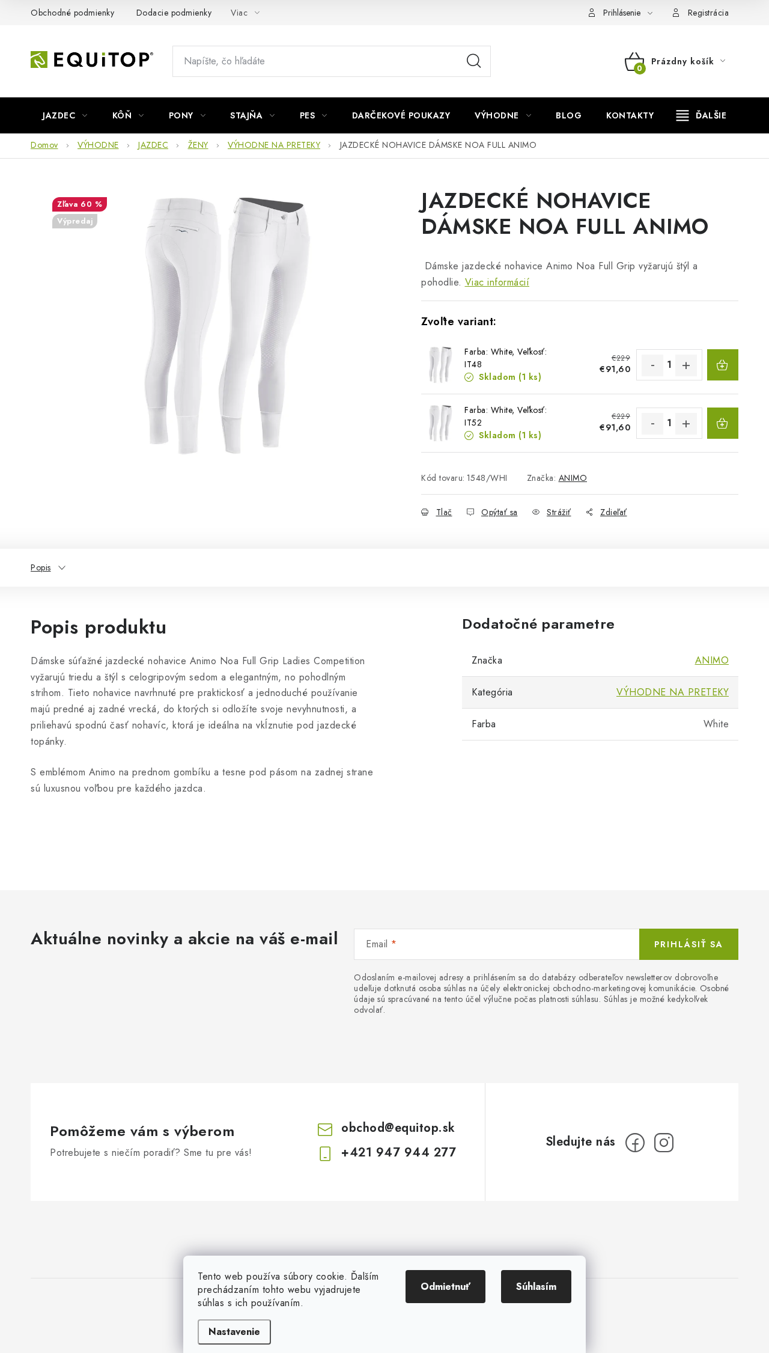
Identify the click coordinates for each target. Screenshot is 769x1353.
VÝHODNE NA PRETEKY (672, 692)
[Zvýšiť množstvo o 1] (686, 365)
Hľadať (474, 61)
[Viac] (701, 115)
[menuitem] (65, 115)
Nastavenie (234, 1332)
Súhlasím (536, 1286)
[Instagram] (663, 1142)
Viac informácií (497, 282)
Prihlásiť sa (688, 944)
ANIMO (573, 478)
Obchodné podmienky (72, 13)
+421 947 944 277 (398, 1152)
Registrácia (708, 13)
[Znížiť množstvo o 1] (652, 365)
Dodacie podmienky (174, 13)
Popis (41, 567)
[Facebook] (635, 1142)
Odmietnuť (445, 1286)
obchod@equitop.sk (398, 1128)
